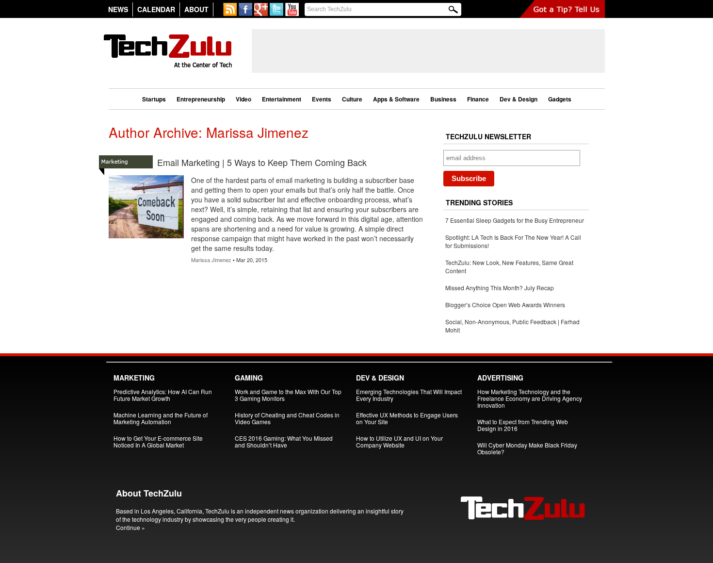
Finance (478, 99)
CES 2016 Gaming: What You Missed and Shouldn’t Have (284, 441)
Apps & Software (396, 99)
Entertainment (281, 99)
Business (443, 99)
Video (243, 99)
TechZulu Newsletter (488, 136)
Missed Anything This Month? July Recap (499, 287)
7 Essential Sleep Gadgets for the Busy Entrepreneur (514, 220)
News (118, 9)
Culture (352, 99)
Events (321, 99)
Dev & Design (518, 99)
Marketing (134, 377)
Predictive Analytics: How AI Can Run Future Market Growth (162, 394)
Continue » (130, 527)
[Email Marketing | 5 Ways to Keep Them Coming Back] (146, 238)
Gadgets (559, 99)
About (196, 9)
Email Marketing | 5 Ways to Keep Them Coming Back (262, 162)
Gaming (249, 377)
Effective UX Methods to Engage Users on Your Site (407, 418)
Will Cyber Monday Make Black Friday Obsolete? (527, 448)
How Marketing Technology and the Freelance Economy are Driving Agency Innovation (529, 398)
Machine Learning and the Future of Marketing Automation (160, 418)
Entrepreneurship (201, 99)
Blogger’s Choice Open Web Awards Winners (505, 304)
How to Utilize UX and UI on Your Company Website (399, 441)
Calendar (156, 9)
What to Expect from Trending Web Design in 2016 (522, 424)
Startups (154, 99)
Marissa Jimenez (211, 260)
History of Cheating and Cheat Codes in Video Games (287, 418)
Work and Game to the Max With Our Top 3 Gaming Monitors (288, 394)
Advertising (500, 377)
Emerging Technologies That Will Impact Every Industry (409, 394)
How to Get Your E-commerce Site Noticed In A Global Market (158, 441)
